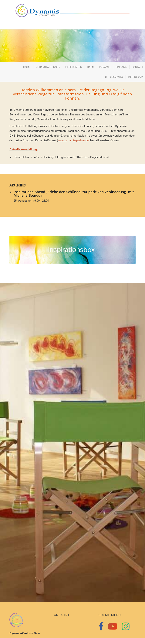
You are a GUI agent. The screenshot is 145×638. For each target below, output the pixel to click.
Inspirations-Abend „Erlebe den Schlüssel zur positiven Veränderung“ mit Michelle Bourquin (74, 193)
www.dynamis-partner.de (73, 140)
